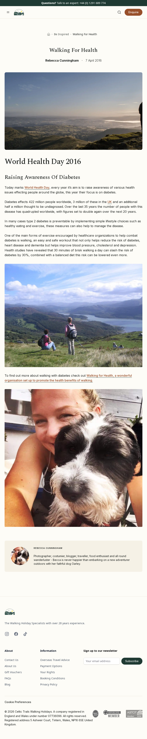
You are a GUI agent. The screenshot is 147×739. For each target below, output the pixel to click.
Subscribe (132, 661)
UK (110, 202)
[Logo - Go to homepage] (73, 612)
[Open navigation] (8, 12)
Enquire (133, 12)
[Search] (119, 12)
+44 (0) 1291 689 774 (93, 3)
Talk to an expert (67, 3)
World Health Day (36, 187)
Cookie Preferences (18, 702)
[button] (73, 315)
